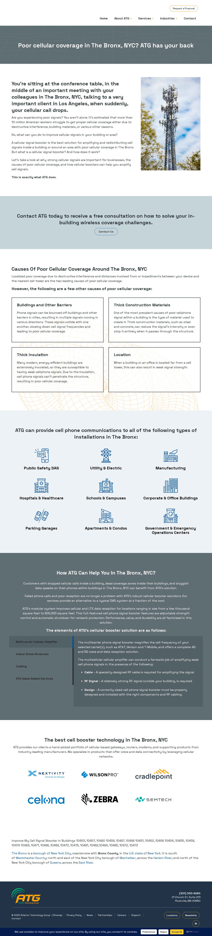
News (90, 915)
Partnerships (105, 915)
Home (104, 18)
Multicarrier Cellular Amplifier (36, 642)
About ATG (122, 18)
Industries (168, 18)
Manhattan (128, 858)
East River (86, 862)
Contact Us (106, 231)
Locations (172, 915)
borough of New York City (52, 853)
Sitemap (57, 915)
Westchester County (31, 858)
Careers (121, 915)
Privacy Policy (74, 915)
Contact (190, 18)
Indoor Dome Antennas (32, 654)
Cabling (21, 666)
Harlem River (163, 858)
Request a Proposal (184, 8)
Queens (55, 862)
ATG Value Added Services (34, 678)
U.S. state (136, 853)
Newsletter (191, 915)
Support (136, 915)
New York (154, 853)
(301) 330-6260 (189, 893)
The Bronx (19, 853)
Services (145, 18)
